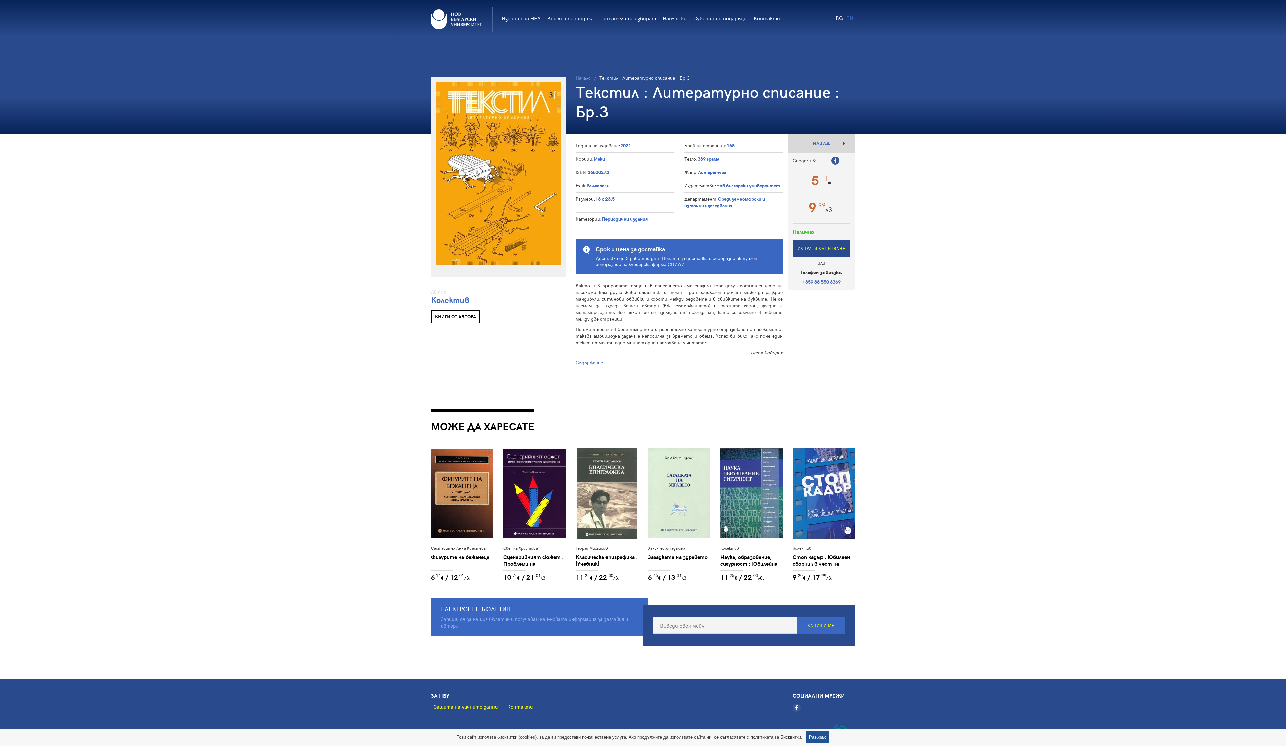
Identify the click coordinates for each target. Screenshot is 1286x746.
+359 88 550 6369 (821, 282)
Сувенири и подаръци (720, 18)
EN (849, 17)
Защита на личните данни (466, 706)
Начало (583, 78)
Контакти (767, 18)
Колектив (450, 299)
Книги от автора (455, 316)
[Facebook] (797, 708)
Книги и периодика (570, 18)
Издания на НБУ (521, 18)
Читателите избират (628, 18)
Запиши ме (821, 625)
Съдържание (589, 362)
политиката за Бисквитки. (776, 737)
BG (839, 17)
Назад (821, 143)
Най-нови (675, 18)
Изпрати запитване (821, 248)
